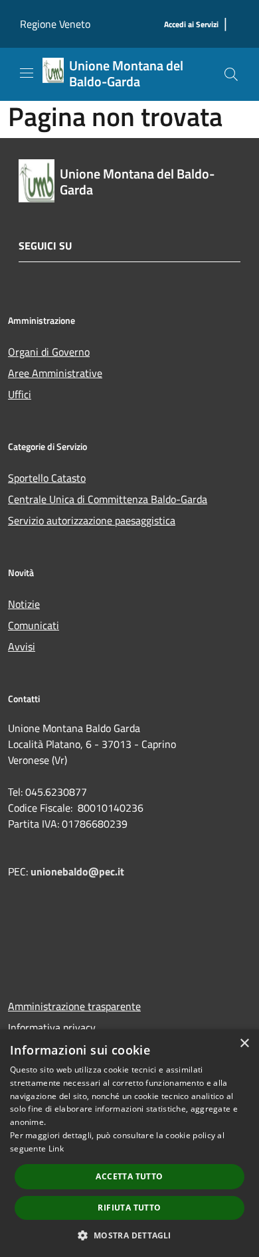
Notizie (24, 604)
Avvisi (21, 646)
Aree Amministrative (55, 373)
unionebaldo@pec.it (79, 871)
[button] (129, 1235)
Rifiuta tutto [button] (129, 1207)
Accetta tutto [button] (129, 1176)
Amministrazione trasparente (74, 1006)
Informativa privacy (52, 1027)
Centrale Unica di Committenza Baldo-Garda (107, 499)
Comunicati (33, 625)
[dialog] (129, 1143)
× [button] (244, 1044)
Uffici (19, 394)
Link (56, 1148)
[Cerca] (231, 74)
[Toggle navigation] (27, 73)
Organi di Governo (49, 352)
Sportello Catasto (47, 478)
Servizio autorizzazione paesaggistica (91, 520)
